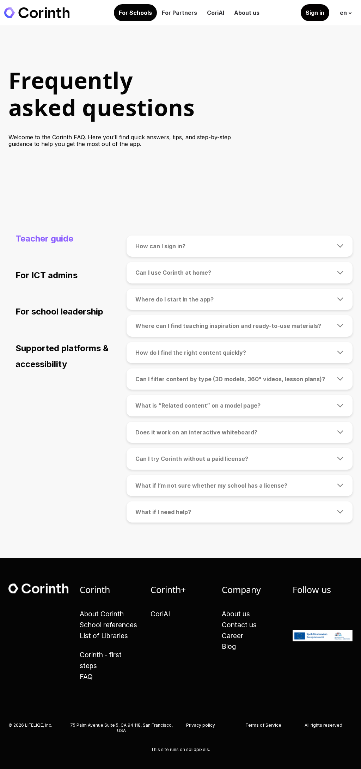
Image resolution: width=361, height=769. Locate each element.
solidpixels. (198, 749)
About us (236, 614)
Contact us (239, 625)
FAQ (86, 676)
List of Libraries (104, 635)
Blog (229, 646)
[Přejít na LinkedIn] (297, 613)
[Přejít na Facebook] (317, 613)
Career (232, 635)
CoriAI (160, 614)
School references (108, 625)
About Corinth (102, 614)
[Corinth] (36, 12)
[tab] (66, 238)
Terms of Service (263, 725)
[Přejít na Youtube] (337, 613)
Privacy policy (200, 725)
